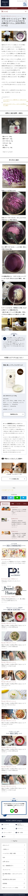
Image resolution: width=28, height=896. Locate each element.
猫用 (4, 836)
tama (11, 887)
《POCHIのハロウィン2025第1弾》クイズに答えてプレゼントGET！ (19, 511)
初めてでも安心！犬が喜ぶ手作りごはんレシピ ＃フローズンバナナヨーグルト (14, 704)
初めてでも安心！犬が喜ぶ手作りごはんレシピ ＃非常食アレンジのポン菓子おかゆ (14, 626)
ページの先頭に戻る (14, 478)
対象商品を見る (14, 414)
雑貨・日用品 (20, 832)
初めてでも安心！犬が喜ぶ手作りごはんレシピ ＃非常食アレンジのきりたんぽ (14, 665)
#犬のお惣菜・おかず (6, 490)
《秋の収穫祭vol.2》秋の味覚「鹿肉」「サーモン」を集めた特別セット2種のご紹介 (19, 535)
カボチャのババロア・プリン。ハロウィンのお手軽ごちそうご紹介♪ (14, 104)
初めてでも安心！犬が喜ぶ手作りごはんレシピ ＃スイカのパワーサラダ (14, 723)
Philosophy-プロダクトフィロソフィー (11, 581)
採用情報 (5, 883)
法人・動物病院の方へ (8, 865)
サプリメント (20, 828)
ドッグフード (6, 824)
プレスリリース (6, 869)
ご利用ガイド (6, 849)
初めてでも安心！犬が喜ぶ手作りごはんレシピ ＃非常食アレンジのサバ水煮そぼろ (14, 645)
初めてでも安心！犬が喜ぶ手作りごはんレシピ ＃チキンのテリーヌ (14, 684)
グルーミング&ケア (7, 832)
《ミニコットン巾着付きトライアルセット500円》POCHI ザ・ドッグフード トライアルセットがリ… (14, 562)
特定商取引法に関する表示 (9, 879)
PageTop (15, 841)
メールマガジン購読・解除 (9, 853)
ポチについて (6, 845)
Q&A (4, 857)
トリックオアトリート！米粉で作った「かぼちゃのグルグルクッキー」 (14, 100)
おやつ (4, 828)
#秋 (12, 490)
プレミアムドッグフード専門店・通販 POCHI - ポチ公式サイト (5, 3)
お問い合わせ (6, 861)
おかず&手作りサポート (20, 824)
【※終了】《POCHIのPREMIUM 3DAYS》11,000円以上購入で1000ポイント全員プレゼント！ (19, 523)
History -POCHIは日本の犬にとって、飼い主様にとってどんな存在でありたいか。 (13, 599)
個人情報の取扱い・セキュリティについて (12, 874)
